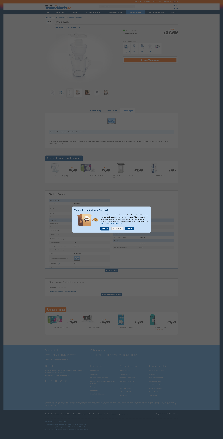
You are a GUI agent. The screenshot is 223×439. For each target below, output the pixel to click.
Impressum (118, 223)
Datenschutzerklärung (107, 223)
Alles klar (105, 228)
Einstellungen (117, 228)
